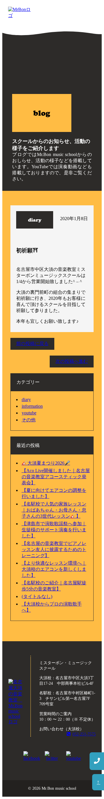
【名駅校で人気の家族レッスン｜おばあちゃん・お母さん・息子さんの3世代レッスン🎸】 (54, 510)
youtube (29, 412)
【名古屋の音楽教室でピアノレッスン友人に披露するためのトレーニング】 (54, 549)
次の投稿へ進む (71, 361)
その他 (29, 419)
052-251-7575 (84, 734)
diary (26, 399)
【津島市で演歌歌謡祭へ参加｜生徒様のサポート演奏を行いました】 (54, 529)
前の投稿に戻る (32, 343)
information (32, 406)
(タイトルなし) (37, 596)
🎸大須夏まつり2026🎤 (46, 463)
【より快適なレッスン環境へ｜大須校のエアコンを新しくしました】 (54, 569)
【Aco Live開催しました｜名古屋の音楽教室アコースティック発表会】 (56, 476)
